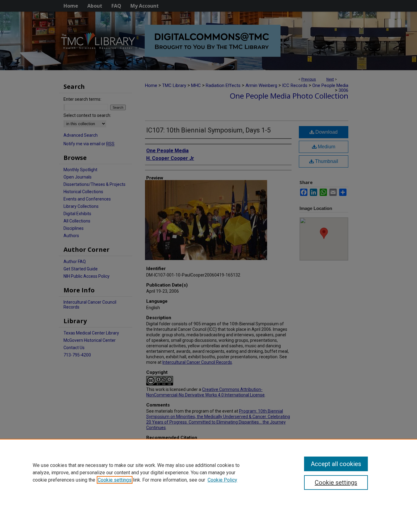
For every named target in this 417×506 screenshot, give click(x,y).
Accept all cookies (336, 464)
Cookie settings (115, 480)
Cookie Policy (222, 480)
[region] (208, 472)
